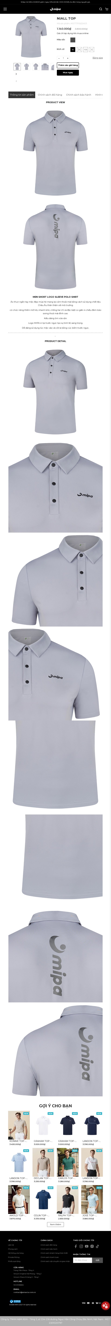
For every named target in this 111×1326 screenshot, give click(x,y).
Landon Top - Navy (91, 1141)
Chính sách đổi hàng (49, 1245)
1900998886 (19, 1285)
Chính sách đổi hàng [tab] (50, 94)
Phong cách (13, 1249)
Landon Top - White (91, 1178)
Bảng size (98, 58)
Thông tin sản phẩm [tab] (22, 94)
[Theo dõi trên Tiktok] (97, 1246)
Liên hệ (11, 1245)
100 (79, 49)
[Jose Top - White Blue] (92, 1199)
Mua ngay (68, 72)
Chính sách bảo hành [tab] (78, 94)
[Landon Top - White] (92, 1162)
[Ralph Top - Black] (68, 1199)
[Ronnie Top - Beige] (19, 1125)
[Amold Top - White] (19, 1199)
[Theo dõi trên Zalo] (92, 1246)
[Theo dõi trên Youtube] (86, 1246)
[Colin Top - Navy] (43, 1199)
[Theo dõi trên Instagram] (81, 1246)
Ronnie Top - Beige (17, 1141)
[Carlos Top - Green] (68, 1162)
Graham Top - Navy (66, 1141)
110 (91, 49)
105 (85, 49)
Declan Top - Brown (42, 1178)
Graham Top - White (42, 1141)
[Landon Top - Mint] (19, 1162)
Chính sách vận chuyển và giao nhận (55, 1261)
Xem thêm (55, 1224)
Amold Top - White (17, 1215)
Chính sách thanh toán (50, 1257)
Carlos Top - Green (66, 1178)
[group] (31, 37)
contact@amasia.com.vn (25, 1292)
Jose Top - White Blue (90, 1215)
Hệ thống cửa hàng (16, 1253)
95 (73, 49)
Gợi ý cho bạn (55, 1105)
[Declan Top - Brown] (43, 1162)
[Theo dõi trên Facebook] (76, 1246)
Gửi (97, 1260)
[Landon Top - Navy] (92, 1125)
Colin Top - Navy (41, 1215)
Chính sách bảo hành (49, 1249)
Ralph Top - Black (65, 1215)
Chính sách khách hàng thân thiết (54, 1253)
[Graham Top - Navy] (68, 1125)
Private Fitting (13, 1257)
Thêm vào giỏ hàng (68, 65)
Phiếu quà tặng (14, 1261)
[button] (16, 74)
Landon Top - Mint (17, 1178)
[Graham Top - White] (43, 1125)
